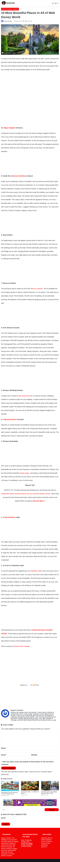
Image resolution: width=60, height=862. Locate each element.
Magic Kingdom (10, 128)
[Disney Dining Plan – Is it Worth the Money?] (30, 785)
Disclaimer (44, 845)
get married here (24, 396)
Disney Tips (25, 842)
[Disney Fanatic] (8, 3)
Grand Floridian (9, 517)
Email (4, 755)
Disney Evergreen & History (10, 9)
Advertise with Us (46, 838)
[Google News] (35, 685)
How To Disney (26, 840)
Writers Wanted (46, 840)
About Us (44, 847)
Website (34, 755)
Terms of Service (46, 841)
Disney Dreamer (27, 845)
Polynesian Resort (10, 419)
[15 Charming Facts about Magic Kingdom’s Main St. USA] (50, 785)
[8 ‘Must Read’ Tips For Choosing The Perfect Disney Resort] (10, 786)
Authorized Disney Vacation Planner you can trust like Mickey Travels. (25, 494)
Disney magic (24, 473)
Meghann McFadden (8, 21)
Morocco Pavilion (37, 289)
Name (4, 748)
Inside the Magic (27, 843)
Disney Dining (26, 846)
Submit (5, 824)
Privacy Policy (45, 843)
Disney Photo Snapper (22, 646)
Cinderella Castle (36, 571)
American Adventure (18, 176)
